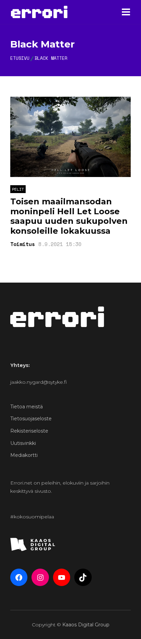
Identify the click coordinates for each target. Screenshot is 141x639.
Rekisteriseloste (29, 431)
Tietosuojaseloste (31, 419)
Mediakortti (24, 455)
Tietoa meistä (26, 407)
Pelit (18, 189)
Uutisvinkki (23, 443)
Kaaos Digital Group (86, 625)
